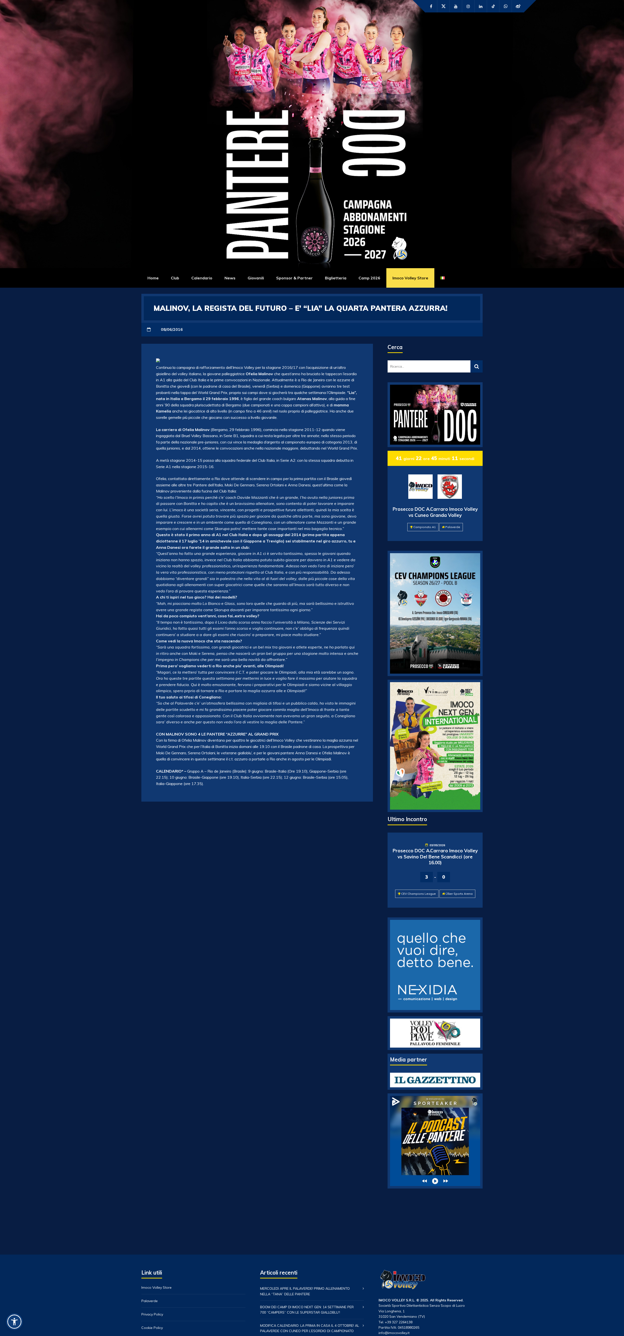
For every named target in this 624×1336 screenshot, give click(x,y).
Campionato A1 (424, 527)
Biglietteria (335, 277)
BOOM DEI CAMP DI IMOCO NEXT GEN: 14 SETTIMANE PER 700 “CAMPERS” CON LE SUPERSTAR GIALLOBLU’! (307, 1310)
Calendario (201, 277)
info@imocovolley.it (394, 1333)
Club (175, 277)
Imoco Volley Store (410, 277)
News (229, 277)
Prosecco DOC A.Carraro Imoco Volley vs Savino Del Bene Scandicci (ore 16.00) (435, 856)
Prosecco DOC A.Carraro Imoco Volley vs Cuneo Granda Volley (435, 512)
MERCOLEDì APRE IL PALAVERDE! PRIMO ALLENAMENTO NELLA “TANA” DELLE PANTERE (305, 1291)
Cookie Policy (152, 1327)
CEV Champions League (418, 893)
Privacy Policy (152, 1314)
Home (153, 277)
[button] (14, 1322)
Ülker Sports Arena (459, 893)
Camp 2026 (369, 277)
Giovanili (256, 277)
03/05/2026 (437, 845)
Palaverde (452, 527)
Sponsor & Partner (294, 277)
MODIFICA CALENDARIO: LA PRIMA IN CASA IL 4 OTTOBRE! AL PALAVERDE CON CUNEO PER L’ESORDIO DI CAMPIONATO (309, 1328)
